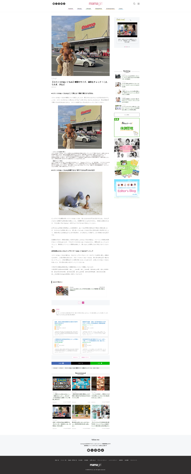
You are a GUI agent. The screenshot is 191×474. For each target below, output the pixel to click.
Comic (121, 8)
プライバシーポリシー (102, 460)
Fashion (70, 8)
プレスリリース (133, 460)
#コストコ (75, 357)
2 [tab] (126, 46)
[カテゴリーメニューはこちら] (139, 4)
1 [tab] (124, 46)
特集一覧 (57, 460)
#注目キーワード (86, 357)
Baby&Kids (99, 8)
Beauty (80, 8)
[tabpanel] (127, 32)
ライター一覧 (63, 460)
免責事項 (121, 460)
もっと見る (127, 114)
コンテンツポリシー (113, 460)
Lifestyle (88, 8)
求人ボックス (61, 334)
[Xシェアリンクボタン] (92, 450)
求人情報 (80, 460)
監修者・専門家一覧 (72, 460)
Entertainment (110, 8)
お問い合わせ (93, 460)
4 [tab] (129, 46)
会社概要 (126, 460)
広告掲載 (86, 460)
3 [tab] (127, 46)
